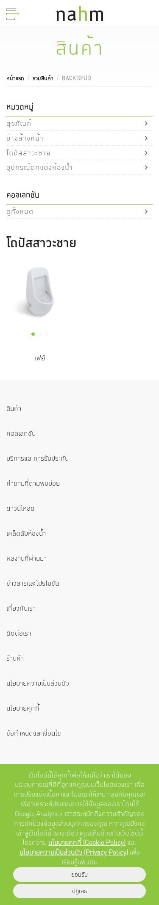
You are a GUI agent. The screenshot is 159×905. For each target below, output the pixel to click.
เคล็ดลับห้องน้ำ (26, 533)
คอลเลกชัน (21, 433)
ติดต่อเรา (18, 633)
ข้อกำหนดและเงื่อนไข (33, 733)
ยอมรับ (79, 874)
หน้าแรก (15, 78)
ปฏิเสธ (79, 891)
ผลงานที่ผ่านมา (26, 558)
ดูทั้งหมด (19, 211)
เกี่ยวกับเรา (21, 608)
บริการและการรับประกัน (37, 458)
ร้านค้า (15, 658)
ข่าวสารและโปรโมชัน (32, 583)
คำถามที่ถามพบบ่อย (33, 483)
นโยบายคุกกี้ (22, 708)
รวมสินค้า (43, 78)
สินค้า (13, 408)
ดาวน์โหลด (20, 508)
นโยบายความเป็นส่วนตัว (37, 683)
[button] (33, 334)
